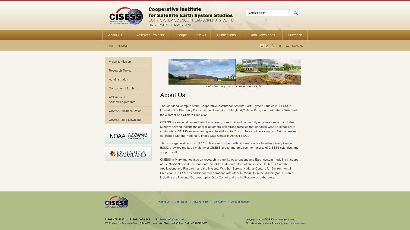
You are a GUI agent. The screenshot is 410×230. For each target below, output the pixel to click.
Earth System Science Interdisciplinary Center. (262, 143)
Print (281, 46)
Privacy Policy (200, 201)
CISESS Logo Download (125, 119)
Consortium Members (123, 88)
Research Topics (120, 70)
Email (295, 46)
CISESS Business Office (125, 110)
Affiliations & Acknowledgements (122, 100)
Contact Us (181, 201)
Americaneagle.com (294, 223)
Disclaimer (220, 201)
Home (110, 46)
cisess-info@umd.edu (172, 219)
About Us (164, 201)
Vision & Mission (120, 61)
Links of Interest (240, 201)
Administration (118, 79)
